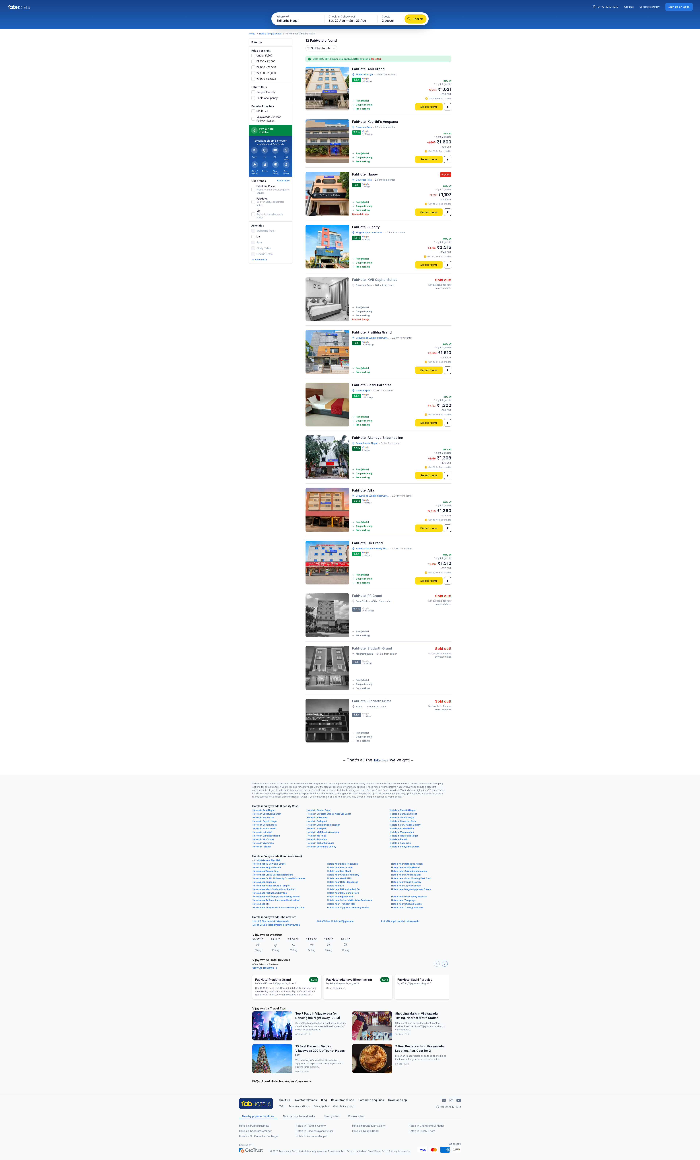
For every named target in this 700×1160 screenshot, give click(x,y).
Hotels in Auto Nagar (263, 810)
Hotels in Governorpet (264, 824)
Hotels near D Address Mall (406, 874)
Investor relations (305, 1099)
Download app (397, 1099)
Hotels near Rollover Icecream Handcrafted (276, 900)
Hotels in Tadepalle (400, 843)
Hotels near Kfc (335, 885)
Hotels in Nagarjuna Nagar (404, 835)
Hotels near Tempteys (403, 900)
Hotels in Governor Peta (403, 821)
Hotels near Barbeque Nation (407, 863)
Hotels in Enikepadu (317, 817)
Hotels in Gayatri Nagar (264, 821)
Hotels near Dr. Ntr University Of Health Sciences (278, 878)
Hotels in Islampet (316, 828)
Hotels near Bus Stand (339, 871)
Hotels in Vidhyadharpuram (404, 846)
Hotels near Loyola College (406, 885)
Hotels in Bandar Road (318, 810)
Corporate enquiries (371, 1099)
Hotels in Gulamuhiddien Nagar (323, 824)
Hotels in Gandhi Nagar (402, 817)
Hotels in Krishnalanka (402, 828)
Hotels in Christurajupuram (266, 813)
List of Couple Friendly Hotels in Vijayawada (276, 924)
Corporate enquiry (649, 6)
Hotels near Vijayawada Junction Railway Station (278, 907)
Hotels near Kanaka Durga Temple (271, 885)
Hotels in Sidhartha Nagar (320, 843)
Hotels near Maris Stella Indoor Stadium (273, 889)
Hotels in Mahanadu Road (266, 835)
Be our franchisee (342, 1099)
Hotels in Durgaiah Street (403, 813)
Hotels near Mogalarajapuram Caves (411, 889)
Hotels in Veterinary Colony (321, 846)
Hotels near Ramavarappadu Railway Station (276, 896)
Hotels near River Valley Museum (409, 896)
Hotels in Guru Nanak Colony (405, 824)
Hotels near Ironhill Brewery (406, 882)
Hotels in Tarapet (261, 846)
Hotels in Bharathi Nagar (403, 810)
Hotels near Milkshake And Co (343, 889)
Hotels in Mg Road (316, 835)
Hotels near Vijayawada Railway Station (348, 907)
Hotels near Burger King (265, 871)
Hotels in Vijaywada (263, 843)
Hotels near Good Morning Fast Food (411, 878)
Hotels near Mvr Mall (269, 860)
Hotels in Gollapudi (317, 821)
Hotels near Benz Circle (340, 867)
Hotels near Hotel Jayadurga (342, 882)
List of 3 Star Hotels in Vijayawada (335, 921)
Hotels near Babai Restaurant (342, 863)
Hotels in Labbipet (262, 832)
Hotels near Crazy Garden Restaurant (272, 874)
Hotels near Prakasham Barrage (269, 893)
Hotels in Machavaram (402, 832)
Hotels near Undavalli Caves (406, 903)
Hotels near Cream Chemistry (343, 874)
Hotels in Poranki (399, 839)
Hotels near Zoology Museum (407, 907)
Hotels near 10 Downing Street (268, 863)
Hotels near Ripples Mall (340, 896)
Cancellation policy (343, 1106)
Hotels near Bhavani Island (405, 867)
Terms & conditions (299, 1106)
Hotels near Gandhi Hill (339, 878)
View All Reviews (263, 967)
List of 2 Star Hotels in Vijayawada (270, 921)
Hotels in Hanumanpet (264, 828)
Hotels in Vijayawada (270, 33)
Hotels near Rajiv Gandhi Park (343, 893)
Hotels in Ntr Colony (263, 839)
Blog (324, 1099)
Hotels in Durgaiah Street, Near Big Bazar (329, 813)
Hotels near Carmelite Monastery (409, 871)
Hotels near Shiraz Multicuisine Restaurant (349, 900)
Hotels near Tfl (260, 903)
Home (252, 33)
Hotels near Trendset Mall (341, 903)
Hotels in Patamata (317, 839)
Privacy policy (321, 1106)
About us (629, 6)
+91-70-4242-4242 (607, 6)
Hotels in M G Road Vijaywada (323, 832)
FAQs (281, 1106)
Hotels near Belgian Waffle (266, 867)
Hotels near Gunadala (264, 882)
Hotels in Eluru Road (263, 817)
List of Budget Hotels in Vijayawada (400, 921)
